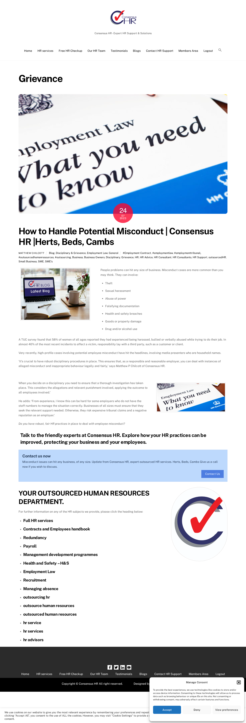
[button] (239, 682)
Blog (52, 252)
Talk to (27, 435)
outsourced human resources (50, 614)
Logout (208, 51)
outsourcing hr (36, 597)
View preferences (226, 709)
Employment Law (97, 252)
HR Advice (146, 257)
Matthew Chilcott (31, 253)
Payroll (30, 546)
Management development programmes (60, 554)
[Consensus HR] (123, 26)
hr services (33, 631)
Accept (167, 709)
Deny (197, 709)
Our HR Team (96, 51)
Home (28, 51)
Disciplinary (113, 257)
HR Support (200, 257)
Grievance (127, 257)
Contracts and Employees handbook (56, 529)
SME (41, 261)
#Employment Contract (137, 252)
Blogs (137, 51)
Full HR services (38, 520)
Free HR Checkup (70, 51)
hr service (32, 622)
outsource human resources (48, 605)
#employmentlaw (162, 252)
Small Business (28, 261)
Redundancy (35, 537)
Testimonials (119, 51)
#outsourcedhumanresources (36, 257)
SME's (49, 261)
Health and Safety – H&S (46, 563)
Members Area (188, 51)
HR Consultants (182, 257)
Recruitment (34, 580)
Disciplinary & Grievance (71, 252)
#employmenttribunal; (187, 252)
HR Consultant (162, 257)
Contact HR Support (159, 51)
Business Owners (94, 257)
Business (77, 257)
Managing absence (40, 588)
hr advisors (33, 639)
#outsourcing (63, 257)
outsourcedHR (217, 257)
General (113, 252)
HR (137, 257)
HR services (45, 51)
